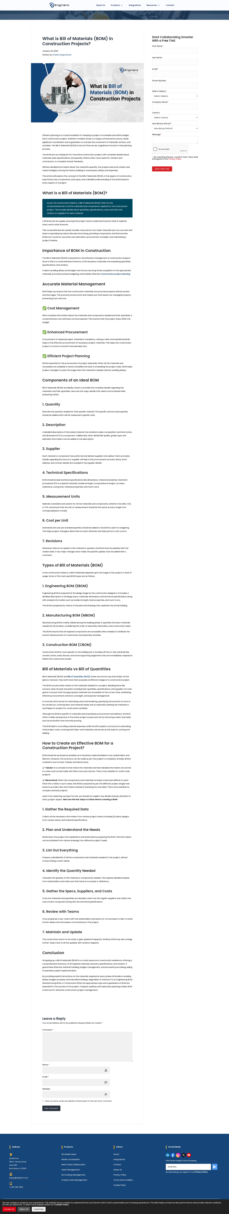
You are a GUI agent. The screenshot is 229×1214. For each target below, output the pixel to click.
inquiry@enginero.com (18, 1178)
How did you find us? (162, 124)
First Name (157, 46)
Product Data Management (74, 1180)
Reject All (24, 1209)
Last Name (157, 58)
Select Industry (159, 91)
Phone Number (159, 81)
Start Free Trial (162, 168)
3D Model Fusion (68, 1154)
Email (45, 1077)
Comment (47, 1030)
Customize (39, 1209)
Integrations (135, 5)
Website (46, 1089)
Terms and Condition (123, 1180)
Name (45, 1065)
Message (156, 134)
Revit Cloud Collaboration (73, 1164)
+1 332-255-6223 (16, 1187)
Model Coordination (70, 1159)
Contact (170, 5)
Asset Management (70, 1169)
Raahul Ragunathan (62, 54)
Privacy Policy (174, 159)
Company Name (160, 102)
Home (116, 1154)
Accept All (9, 1209)
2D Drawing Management (73, 1174)
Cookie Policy (119, 1185)
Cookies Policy (61, 1204)
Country (156, 113)
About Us (100, 5)
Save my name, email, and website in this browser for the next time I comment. (78, 1101)
